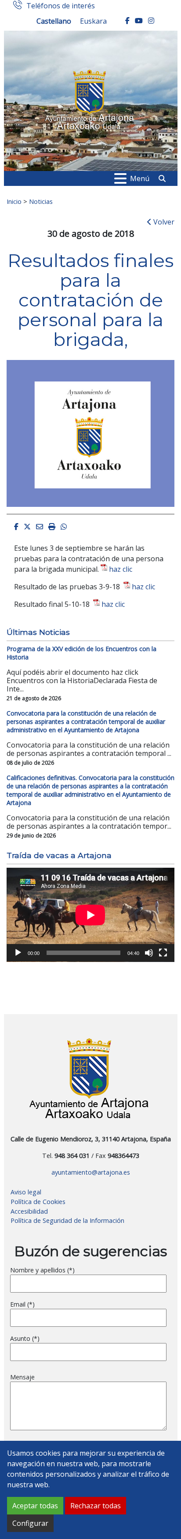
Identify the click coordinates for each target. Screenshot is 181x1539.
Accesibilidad (29, 1211)
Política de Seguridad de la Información (67, 1220)
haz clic (120, 569)
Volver (163, 222)
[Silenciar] (149, 952)
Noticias (41, 201)
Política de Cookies (38, 1201)
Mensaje (22, 1377)
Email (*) (22, 1304)
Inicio (14, 201)
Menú (139, 178)
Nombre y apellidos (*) (42, 1270)
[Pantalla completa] (163, 952)
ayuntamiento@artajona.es (90, 1172)
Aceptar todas (35, 1505)
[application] (90, 915)
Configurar (30, 1523)
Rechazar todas (95, 1505)
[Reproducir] (18, 952)
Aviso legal (26, 1192)
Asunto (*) (25, 1338)
